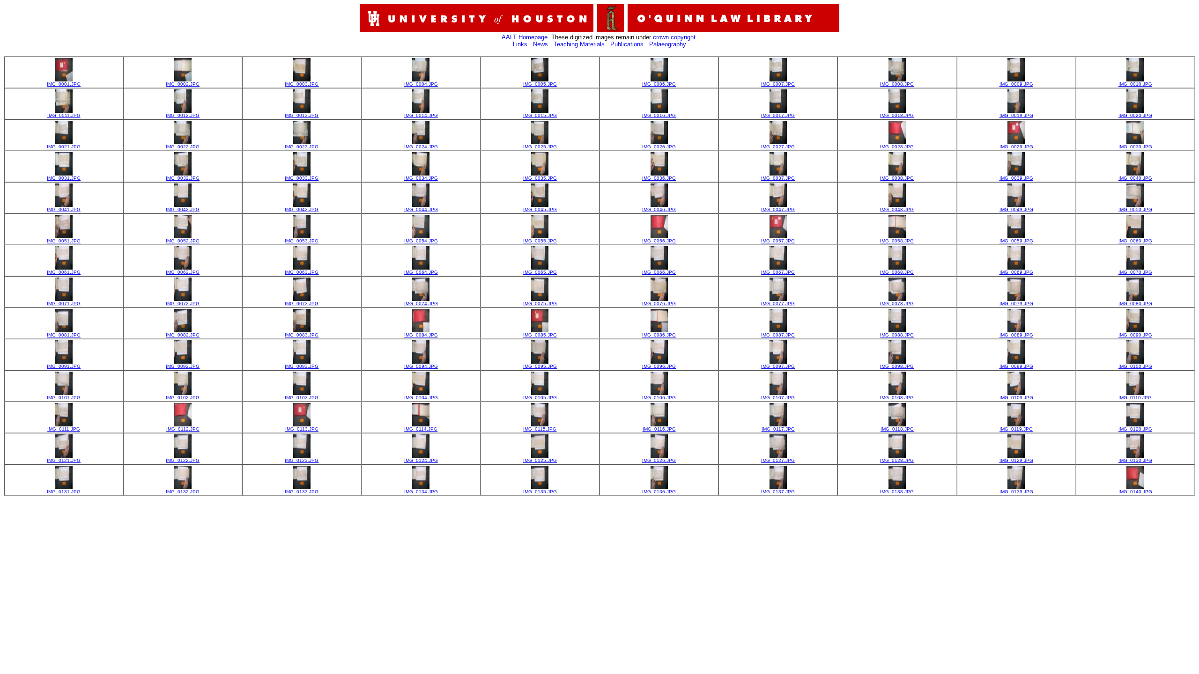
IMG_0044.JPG (421, 209)
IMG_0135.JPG (540, 491)
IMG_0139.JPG (1016, 491)
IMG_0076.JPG (659, 303)
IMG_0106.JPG (659, 397)
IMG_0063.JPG (301, 272)
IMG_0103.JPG (301, 397)
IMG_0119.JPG (1016, 429)
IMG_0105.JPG (540, 397)
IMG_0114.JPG (420, 429)
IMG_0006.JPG (659, 84)
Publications (627, 44)
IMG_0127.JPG (778, 460)
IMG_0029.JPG (1016, 146)
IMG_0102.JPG (183, 397)
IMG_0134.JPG (421, 491)
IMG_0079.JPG (1016, 303)
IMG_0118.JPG (897, 429)
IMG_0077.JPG (778, 303)
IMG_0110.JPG (1135, 397)
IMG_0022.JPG (183, 146)
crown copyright (674, 37)
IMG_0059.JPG (1016, 240)
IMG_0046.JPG (659, 209)
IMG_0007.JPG (778, 84)
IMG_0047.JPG (778, 209)
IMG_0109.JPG (1016, 397)
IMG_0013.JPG (301, 115)
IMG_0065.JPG (540, 272)
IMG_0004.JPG (421, 84)
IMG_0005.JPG (540, 84)
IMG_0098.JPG (897, 366)
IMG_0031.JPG (64, 178)
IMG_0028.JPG (897, 146)
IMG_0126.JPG (659, 460)
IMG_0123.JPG (301, 460)
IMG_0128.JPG (897, 460)
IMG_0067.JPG (778, 272)
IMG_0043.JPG (301, 209)
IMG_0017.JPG (778, 115)
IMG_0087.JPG (778, 334)
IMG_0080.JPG (1135, 303)
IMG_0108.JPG (897, 397)
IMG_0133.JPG (301, 491)
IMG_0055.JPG (540, 240)
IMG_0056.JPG (659, 240)
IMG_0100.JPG (1135, 366)
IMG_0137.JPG (778, 491)
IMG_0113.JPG (301, 429)
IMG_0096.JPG (659, 366)
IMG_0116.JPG (659, 429)
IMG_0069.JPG (1016, 272)
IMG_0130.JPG (1135, 460)
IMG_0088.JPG (897, 334)
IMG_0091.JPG (64, 366)
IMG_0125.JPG (540, 460)
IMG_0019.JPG (1016, 115)
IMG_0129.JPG (1016, 460)
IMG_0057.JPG (778, 240)
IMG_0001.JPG (64, 84)
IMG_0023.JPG (301, 146)
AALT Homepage (525, 37)
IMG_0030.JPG (1135, 146)
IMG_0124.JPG (421, 460)
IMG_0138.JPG (897, 491)
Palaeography (667, 44)
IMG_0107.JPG (778, 397)
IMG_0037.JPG (778, 178)
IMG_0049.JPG (1016, 209)
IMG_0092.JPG (183, 366)
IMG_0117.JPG (778, 429)
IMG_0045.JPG (540, 209)
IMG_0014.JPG (421, 115)
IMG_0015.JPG (540, 115)
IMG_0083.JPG (301, 334)
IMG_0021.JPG (64, 146)
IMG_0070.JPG (1135, 272)
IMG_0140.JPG (1135, 491)
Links (520, 44)
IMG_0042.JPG (183, 209)
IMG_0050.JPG (1135, 209)
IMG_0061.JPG (64, 272)
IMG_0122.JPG (183, 460)
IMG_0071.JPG (64, 303)
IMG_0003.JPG (301, 84)
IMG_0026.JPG (659, 146)
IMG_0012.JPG (183, 115)
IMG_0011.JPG (64, 115)
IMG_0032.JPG (183, 178)
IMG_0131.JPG (64, 491)
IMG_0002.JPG (183, 84)
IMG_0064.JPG (421, 272)
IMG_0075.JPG (540, 303)
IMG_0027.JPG (778, 146)
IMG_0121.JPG (64, 460)
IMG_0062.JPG (183, 272)
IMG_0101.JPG (64, 397)
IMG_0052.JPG (183, 240)
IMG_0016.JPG (659, 115)
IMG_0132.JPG (183, 491)
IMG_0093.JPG (301, 366)
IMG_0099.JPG (1016, 366)
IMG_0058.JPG (897, 240)
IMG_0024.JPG (421, 146)
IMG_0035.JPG (540, 178)
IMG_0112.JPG (183, 429)
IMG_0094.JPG (421, 366)
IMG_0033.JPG (301, 178)
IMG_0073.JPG (301, 303)
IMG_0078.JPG (897, 303)
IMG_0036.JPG (659, 178)
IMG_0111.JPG (63, 429)
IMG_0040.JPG (1135, 178)
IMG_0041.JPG (64, 209)
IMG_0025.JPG (540, 146)
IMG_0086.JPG (659, 334)
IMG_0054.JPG (421, 240)
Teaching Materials (579, 44)
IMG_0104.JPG (421, 397)
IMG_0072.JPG (183, 303)
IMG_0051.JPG (64, 240)
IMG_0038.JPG (897, 178)
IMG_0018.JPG (897, 115)
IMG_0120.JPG (1135, 429)
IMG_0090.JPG (1135, 334)
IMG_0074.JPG (421, 303)
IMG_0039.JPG (1016, 178)
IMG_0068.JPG (897, 272)
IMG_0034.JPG (421, 178)
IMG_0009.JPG (1016, 84)
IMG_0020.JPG (1135, 115)
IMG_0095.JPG (540, 366)
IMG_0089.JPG (1016, 334)
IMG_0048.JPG (897, 209)
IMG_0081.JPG (64, 334)
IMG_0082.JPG (183, 334)
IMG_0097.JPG (778, 366)
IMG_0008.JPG (897, 84)
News (540, 44)
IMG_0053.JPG (301, 240)
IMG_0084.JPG (421, 334)
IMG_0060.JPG (1135, 240)
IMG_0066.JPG (659, 272)
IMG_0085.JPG (540, 334)
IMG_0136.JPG (659, 491)
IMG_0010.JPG (1135, 84)
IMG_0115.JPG (539, 429)
